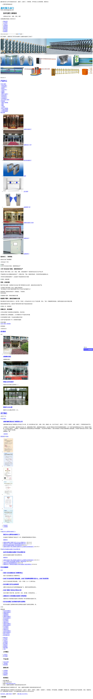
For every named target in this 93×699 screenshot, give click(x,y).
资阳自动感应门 (7, 623)
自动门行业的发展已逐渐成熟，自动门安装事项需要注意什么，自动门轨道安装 (26, 578)
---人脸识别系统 (4, 109)
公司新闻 (5, 526)
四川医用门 (6, 619)
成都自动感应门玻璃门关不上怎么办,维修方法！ (14, 542)
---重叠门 (3, 92)
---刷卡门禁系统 (4, 108)
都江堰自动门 (6, 635)
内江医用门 (6, 626)
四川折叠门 (6, 620)
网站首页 (5, 21)
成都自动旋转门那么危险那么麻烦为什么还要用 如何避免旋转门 (18, 546)
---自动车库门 (4, 95)
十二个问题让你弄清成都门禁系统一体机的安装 (14, 561)
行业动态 (5, 525)
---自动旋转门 (4, 86)
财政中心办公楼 (7, 407)
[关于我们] (3, 418)
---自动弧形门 (4, 98)
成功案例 (5, 25)
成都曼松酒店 (7, 356)
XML (4, 649)
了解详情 (5, 433)
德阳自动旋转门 (7, 625)
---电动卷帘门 (4, 96)
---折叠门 (3, 91)
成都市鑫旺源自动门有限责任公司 (13, 421)
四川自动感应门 (7, 610)
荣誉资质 (5, 27)
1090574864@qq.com (10, 683)
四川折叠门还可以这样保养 (11, 584)
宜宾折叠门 (6, 628)
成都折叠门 (6, 615)
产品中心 (5, 24)
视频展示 (5, 674)
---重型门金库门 (4, 94)
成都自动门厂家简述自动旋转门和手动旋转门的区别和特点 (17, 564)
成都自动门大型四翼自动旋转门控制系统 (15, 596)
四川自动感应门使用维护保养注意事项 (14, 601)
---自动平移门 (4, 85)
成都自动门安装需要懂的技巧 (10, 562)
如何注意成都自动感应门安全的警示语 (12, 545)
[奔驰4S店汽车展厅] (15, 379)
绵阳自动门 (6, 622)
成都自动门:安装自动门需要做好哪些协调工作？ (14, 543)
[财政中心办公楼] (15, 404)
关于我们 (5, 22)
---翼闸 (2, 104)
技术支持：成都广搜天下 (7, 693)
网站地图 (5, 647)
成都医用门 (6, 613)
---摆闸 (2, 105)
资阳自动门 (6, 629)
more (2, 529)
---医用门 (3, 88)
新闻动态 (5, 28)
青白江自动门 (6, 633)
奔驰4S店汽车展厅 (8, 382)
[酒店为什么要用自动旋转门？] (8, 531)
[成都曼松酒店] (15, 354)
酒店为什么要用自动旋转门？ (11, 534)
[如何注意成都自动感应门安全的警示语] (10, 549)
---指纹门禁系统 (4, 102)
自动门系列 (3, 83)
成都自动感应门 (7, 616)
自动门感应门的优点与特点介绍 (12, 590)
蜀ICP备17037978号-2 (22, 693)
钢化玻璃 (3, 112)
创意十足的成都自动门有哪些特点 (13, 572)
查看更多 (5, 539)
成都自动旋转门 (7, 612)
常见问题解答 (4, 567)
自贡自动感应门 (7, 630)
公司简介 (5, 654)
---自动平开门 (4, 89)
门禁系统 (3, 101)
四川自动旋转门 (7, 617)
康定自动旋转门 (7, 632)
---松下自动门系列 (5, 99)
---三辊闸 (3, 106)
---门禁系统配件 (4, 111)
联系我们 (5, 31)
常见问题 (5, 673)
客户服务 (5, 30)
